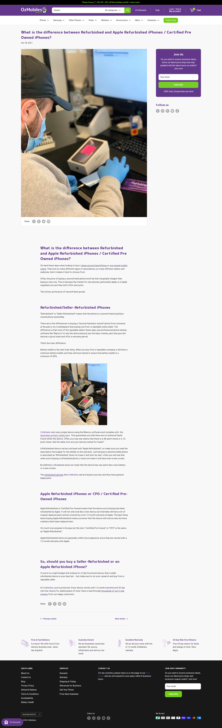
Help (157, 10)
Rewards (64, 673)
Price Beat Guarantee (69, 694)
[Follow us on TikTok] (177, 111)
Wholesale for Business (70, 685)
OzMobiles (45, 432)
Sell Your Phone (67, 690)
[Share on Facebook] (34, 221)
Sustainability (27, 698)
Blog (23, 681)
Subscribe (178, 85)
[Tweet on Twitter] (43, 221)
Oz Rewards (140, 10)
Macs (137, 20)
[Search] (127, 10)
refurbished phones (53, 474)
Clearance (151, 20)
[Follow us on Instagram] (162, 111)
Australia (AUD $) (29, 714)
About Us (25, 673)
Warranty (63, 677)
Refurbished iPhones (92, 307)
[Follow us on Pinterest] (167, 111)
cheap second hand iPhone (94, 265)
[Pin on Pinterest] (39, 221)
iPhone (43, 20)
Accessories (122, 20)
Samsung (57, 20)
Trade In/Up (170, 20)
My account (175, 11)
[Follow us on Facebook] (158, 111)
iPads (91, 20)
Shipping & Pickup (68, 681)
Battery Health (27, 702)
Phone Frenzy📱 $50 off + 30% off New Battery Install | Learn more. (111, 2)
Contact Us (26, 677)
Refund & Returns (29, 690)
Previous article (49, 619)
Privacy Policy (27, 685)
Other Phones (75, 20)
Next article (120, 619)
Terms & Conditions (30, 694)
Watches (105, 20)
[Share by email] (48, 221)
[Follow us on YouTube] (172, 111)
